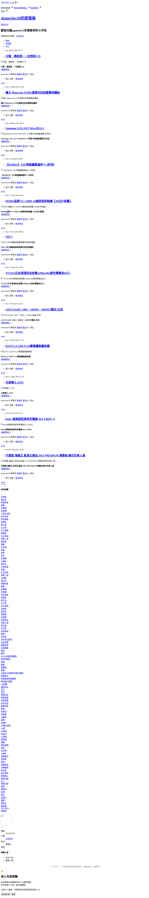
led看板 (4, 737)
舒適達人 (4, 776)
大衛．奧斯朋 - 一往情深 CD (23, 56)
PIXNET (57, 866)
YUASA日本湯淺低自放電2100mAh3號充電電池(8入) (38, 273)
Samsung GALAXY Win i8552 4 (25, 128)
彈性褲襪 (4, 745)
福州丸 (4, 564)
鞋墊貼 (4, 533)
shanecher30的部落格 (18, 18)
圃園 (3, 800)
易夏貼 (4, 522)
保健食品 (4, 620)
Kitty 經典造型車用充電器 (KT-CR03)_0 (30, 418)
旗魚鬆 (4, 542)
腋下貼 (4, 525)
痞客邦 (19, 74)
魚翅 (3, 570)
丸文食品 (4, 536)
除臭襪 (4, 508)
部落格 (8, 44)
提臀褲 (4, 811)
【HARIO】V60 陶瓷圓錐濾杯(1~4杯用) (30, 164)
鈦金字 (4, 734)
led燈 (3, 728)
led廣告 (4, 731)
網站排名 (4, 687)
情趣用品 (4, 756)
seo (2, 781)
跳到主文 (4, 25)
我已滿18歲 (6, 894)
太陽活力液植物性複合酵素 (12, 673)
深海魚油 (4, 631)
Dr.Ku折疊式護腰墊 (9, 656)
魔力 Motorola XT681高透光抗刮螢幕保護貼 (33, 92)
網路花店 (4, 695)
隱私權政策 (87, 866)
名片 (7, 46)
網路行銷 (4, 779)
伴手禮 (4, 547)
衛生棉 (4, 770)
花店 (3, 692)
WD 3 (9, 236)
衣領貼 (4, 497)
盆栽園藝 (4, 648)
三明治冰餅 (5, 514)
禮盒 (3, 544)
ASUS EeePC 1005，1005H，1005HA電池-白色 (34, 309)
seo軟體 (4, 684)
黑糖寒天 (4, 676)
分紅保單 (4, 642)
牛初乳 (4, 628)
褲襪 (3, 742)
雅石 (3, 651)
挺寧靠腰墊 (5, 659)
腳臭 (3, 505)
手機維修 (4, 767)
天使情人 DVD (14, 382)
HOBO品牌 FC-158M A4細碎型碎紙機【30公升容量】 (39, 201)
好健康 (4, 617)
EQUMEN (5, 808)
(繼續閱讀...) (6, 70)
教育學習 (19, 79)
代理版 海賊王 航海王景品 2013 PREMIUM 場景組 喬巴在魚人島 (45, 455)
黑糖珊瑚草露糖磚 (8, 679)
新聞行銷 (4, 784)
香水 (3, 795)
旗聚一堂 (4, 539)
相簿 (7, 41)
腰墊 (3, 665)
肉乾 (3, 553)
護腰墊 (4, 667)
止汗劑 (4, 528)
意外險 (4, 637)
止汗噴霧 (4, 530)
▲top (3, 83)
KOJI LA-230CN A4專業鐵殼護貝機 (28, 346)
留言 (24, 74)
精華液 (4, 789)
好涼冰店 (4, 516)
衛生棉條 (4, 773)
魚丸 (3, 556)
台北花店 (4, 703)
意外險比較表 (6, 639)
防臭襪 (4, 511)
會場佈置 (4, 700)
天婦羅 (4, 558)
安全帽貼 (4, 519)
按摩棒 (4, 759)
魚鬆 (3, 550)
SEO (3, 689)
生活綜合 (20, 36)
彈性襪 (4, 740)
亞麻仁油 (4, 623)
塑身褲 (4, 806)
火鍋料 (4, 561)
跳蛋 (3, 762)
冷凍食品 (4, 567)
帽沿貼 (4, 500)
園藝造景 (4, 645)
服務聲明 (97, 866)
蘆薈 (3, 786)
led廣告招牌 (6, 726)
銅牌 (3, 720)
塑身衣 (4, 803)
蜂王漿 (4, 625)
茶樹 (3, 792)
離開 (13, 894)
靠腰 (3, 662)
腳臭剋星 (4, 502)
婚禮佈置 (4, 698)
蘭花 (3, 653)
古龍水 (4, 798)
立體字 (4, 717)
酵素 (3, 634)
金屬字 (4, 723)
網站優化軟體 (6, 681)
